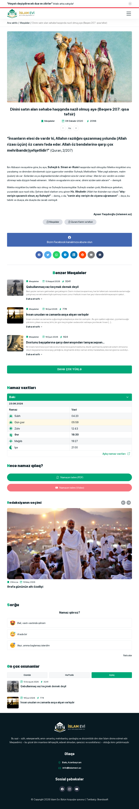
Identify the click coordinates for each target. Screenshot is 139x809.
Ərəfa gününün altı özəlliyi (25, 586)
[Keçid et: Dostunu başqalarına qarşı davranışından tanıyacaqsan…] (15, 343)
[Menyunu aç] (128, 13)
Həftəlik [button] (69, 675)
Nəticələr (127, 655)
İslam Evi (55, 799)
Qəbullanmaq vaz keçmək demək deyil (52, 287)
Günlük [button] (27, 675)
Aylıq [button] (111, 675)
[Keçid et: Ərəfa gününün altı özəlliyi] (69, 543)
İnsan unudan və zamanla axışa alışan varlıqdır (57, 314)
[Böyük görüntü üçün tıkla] (69, 66)
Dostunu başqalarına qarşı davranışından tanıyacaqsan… (65, 342)
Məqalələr (49, 121)
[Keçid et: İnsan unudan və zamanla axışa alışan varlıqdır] (15, 315)
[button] (63, 128)
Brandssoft (102, 799)
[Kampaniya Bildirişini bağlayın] (130, 3)
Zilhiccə (14, 582)
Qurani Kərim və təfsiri (82, 222)
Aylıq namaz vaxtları (114, 453)
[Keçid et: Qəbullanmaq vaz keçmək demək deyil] (15, 288)
